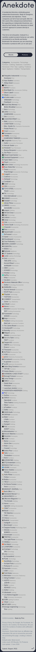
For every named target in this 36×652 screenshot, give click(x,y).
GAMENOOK (8, 114)
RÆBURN (7, 287)
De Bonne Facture (10, 484)
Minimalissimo (9, 431)
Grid (5, 258)
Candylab (7, 181)
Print (12, 67)
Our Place (7, 152)
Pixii (5, 393)
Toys (16, 67)
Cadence (7, 176)
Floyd (6, 162)
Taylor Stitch (8, 160)
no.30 (6, 364)
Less (5, 554)
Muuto (6, 510)
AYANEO (7, 270)
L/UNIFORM (8, 547)
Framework (8, 313)
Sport (4, 69)
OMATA (6, 345)
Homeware (6, 67)
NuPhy (6, 275)
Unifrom (6, 217)
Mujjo (6, 318)
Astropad (7, 179)
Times (6, 169)
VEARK (6, 467)
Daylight (7, 200)
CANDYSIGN (8, 124)
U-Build (6, 304)
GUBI (6, 599)
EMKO (6, 381)
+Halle (6, 419)
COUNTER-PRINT (10, 119)
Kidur (6, 446)
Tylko (6, 453)
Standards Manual (10, 494)
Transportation (25, 69)
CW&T (6, 508)
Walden (6, 335)
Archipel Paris (9, 563)
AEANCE (7, 587)
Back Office (8, 491)
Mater (6, 417)
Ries (5, 229)
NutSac (6, 395)
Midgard (7, 333)
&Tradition (7, 407)
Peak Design (8, 172)
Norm (6, 458)
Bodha (6, 479)
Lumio (6, 256)
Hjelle (6, 585)
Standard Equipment (11, 157)
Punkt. (6, 559)
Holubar (7, 273)
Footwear (28, 67)
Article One (8, 443)
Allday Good (8, 83)
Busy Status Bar (9, 167)
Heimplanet (8, 359)
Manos (6, 306)
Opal (5, 215)
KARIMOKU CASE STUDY (13, 374)
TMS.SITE (7, 261)
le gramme (7, 362)
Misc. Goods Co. (9, 126)
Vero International (10, 196)
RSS (15, 649)
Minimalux (7, 575)
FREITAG (7, 537)
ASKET (6, 429)
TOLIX (6, 191)
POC (5, 426)
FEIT (5, 311)
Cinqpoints (7, 140)
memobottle (8, 208)
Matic (6, 121)
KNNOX (7, 316)
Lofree (6, 112)
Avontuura (7, 78)
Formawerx (8, 133)
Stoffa (6, 410)
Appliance (10, 69)
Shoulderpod (8, 239)
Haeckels (7, 568)
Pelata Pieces (9, 128)
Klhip (6, 277)
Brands (11, 55)
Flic (5, 193)
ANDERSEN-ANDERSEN (13, 390)
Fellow (6, 477)
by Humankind (9, 556)
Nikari (6, 405)
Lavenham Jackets (10, 388)
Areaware (7, 148)
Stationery (19, 64)
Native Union (8, 164)
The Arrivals (8, 501)
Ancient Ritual (9, 263)
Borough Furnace (10, 376)
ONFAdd (7, 414)
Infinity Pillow (8, 203)
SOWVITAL (8, 246)
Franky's (7, 321)
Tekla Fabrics (8, 402)
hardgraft (7, 522)
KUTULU (7, 352)
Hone (6, 486)
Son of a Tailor (9, 337)
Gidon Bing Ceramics (11, 366)
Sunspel (7, 424)
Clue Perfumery (9, 241)
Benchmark (8, 525)
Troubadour (8, 455)
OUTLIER (7, 604)
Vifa (5, 551)
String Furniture (9, 578)
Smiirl (6, 184)
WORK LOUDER (10, 244)
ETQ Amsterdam (9, 462)
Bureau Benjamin (10, 150)
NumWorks (8, 561)
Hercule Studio (9, 145)
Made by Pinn (19, 618)
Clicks (6, 220)
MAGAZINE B (9, 496)
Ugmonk (7, 506)
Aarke (6, 143)
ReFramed (7, 234)
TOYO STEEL (9, 188)
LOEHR (6, 583)
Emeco (6, 347)
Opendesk (7, 400)
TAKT (6, 340)
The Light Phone (9, 539)
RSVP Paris (8, 292)
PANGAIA (7, 385)
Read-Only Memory (10, 104)
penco (6, 357)
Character (7, 227)
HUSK (6, 438)
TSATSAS (7, 297)
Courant (7, 448)
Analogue (7, 549)
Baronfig (7, 330)
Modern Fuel (8, 465)
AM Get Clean (9, 213)
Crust (6, 131)
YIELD (6, 482)
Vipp (5, 597)
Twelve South (8, 225)
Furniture (5, 64)
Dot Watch (7, 544)
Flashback (7, 102)
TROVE (6, 472)
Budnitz (6, 520)
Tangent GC (8, 342)
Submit (4, 649)
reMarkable (8, 100)
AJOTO (6, 580)
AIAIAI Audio (8, 412)
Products (25, 55)
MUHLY (6, 88)
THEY (6, 515)
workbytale (7, 265)
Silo (5, 116)
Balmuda (7, 251)
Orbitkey (7, 542)
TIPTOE (7, 369)
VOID (6, 354)
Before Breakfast (9, 107)
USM (5, 571)
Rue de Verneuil (9, 289)
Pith (5, 85)
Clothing (12, 64)
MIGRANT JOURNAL (11, 489)
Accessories (15, 62)
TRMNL (6, 136)
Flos (5, 609)
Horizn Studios (9, 470)
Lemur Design (9, 378)
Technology (24, 62)
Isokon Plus (8, 450)
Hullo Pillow (8, 474)
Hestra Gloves (9, 371)
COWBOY (7, 299)
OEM (5, 268)
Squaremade (8, 232)
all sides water (9, 97)
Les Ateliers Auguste (11, 595)
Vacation (7, 280)
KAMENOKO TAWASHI (12, 138)
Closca (6, 518)
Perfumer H (8, 566)
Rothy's (6, 422)
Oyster (6, 237)
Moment (7, 309)
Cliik (5, 222)
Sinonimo (7, 436)
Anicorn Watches (10, 434)
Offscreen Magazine (11, 498)
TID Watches (8, 513)
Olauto (6, 95)
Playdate (7, 294)
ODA (5, 186)
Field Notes (8, 573)
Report (10, 649)
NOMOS (7, 532)
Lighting (21, 67)
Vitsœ (6, 602)
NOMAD (7, 198)
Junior (6, 301)
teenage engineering (11, 607)
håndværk (7, 592)
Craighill (7, 174)
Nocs (6, 109)
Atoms (6, 503)
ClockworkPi (8, 328)
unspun (6, 210)
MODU (6, 249)
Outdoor (17, 69)
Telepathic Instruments (11, 76)
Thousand (7, 350)
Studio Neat (8, 383)
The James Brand (10, 325)
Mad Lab (7, 323)
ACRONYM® (8, 460)
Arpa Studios (8, 80)
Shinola (6, 530)
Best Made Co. (9, 90)
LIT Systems (8, 253)
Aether (6, 285)
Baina (6, 441)
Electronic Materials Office (13, 282)
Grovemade (8, 535)
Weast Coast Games (11, 155)
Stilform (6, 398)
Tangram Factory (9, 527)
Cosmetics (27, 64)
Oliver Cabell (8, 92)
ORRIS (6, 205)
